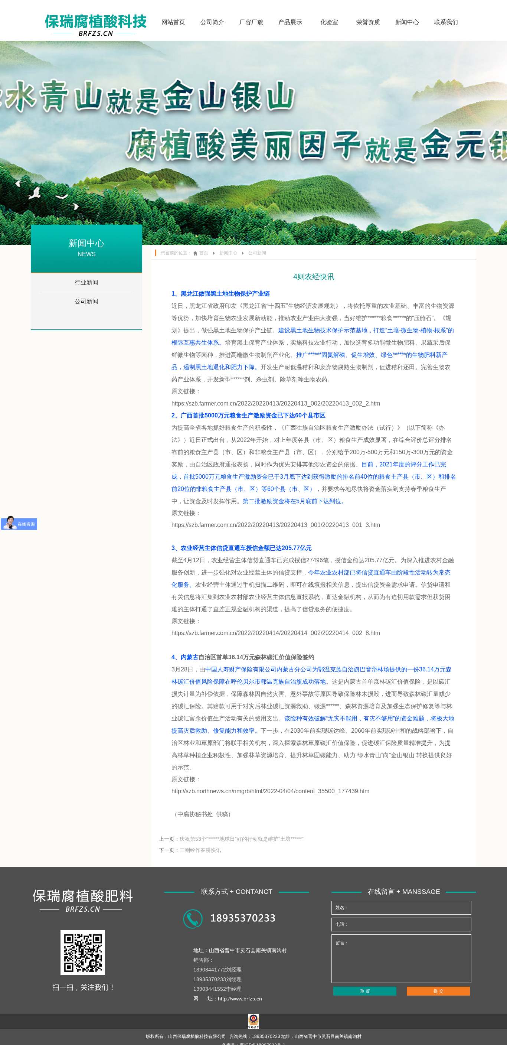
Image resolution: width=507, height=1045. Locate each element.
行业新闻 (86, 282)
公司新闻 (86, 301)
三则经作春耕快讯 (200, 850)
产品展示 (290, 22)
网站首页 (173, 22)
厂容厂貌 (251, 22)
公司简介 (212, 22)
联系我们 (446, 22)
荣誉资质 (368, 22)
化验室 (329, 22)
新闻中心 (407, 22)
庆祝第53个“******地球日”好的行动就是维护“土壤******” (242, 839)
